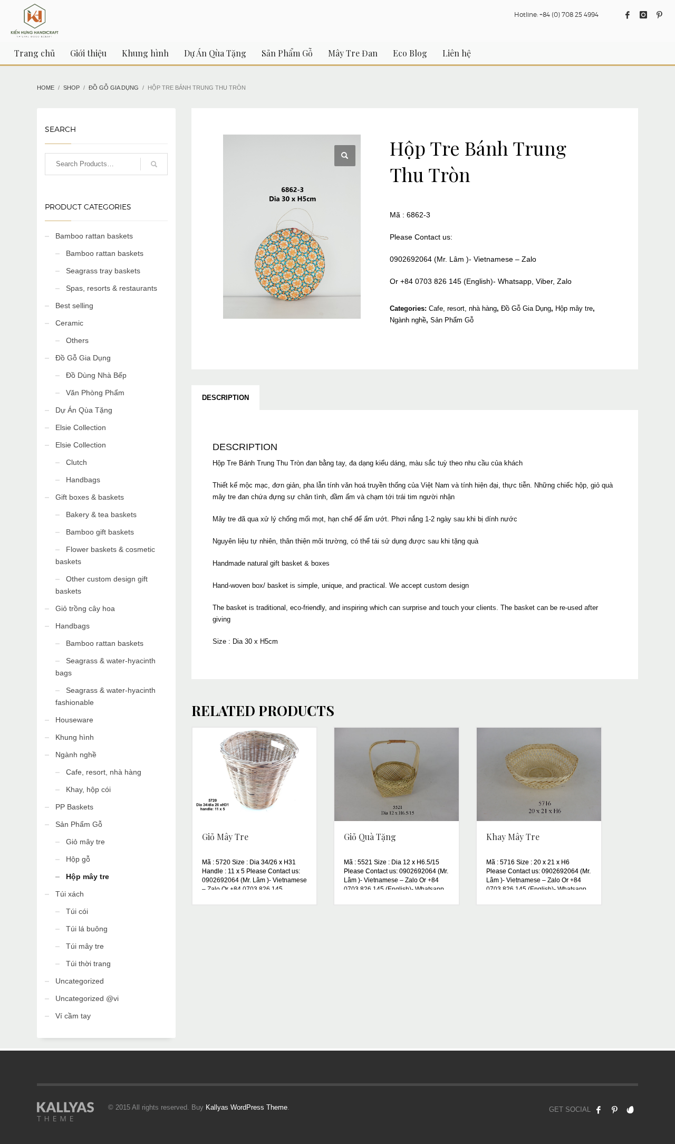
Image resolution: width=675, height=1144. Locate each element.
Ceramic (69, 323)
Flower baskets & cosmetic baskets (105, 555)
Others (77, 340)
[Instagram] (643, 15)
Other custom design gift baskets (101, 585)
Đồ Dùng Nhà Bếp (96, 375)
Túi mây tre (85, 946)
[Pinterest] (659, 15)
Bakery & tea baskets (101, 514)
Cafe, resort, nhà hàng (463, 308)
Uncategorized (79, 981)
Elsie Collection (80, 427)
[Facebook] (627, 15)
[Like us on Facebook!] (598, 1110)
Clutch (76, 462)
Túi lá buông (87, 928)
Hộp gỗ (78, 859)
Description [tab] (225, 398)
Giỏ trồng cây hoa (85, 608)
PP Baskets (74, 807)
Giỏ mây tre (85, 841)
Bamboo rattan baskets (94, 236)
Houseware (74, 720)
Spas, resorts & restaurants (111, 288)
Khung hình (74, 737)
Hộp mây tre (574, 308)
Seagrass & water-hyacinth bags (105, 666)
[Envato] (630, 1110)
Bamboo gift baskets (100, 532)
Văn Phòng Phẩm (95, 392)
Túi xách (69, 894)
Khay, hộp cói (88, 789)
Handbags (83, 479)
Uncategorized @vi (87, 998)
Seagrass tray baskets (103, 270)
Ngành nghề (408, 320)
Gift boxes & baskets (89, 497)
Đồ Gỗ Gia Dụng (526, 308)
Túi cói (77, 911)
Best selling (74, 305)
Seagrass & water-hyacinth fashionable (105, 696)
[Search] (154, 164)
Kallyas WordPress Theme (246, 1107)
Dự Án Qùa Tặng (83, 410)
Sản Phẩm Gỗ (452, 320)
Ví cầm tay (73, 1016)
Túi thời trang (88, 963)
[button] (344, 155)
